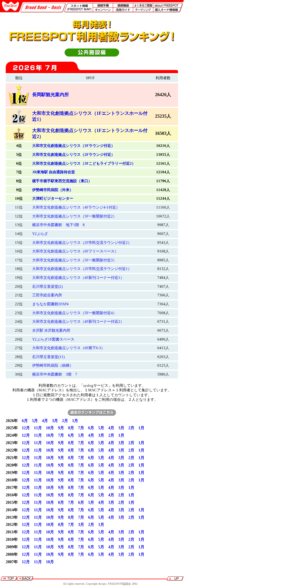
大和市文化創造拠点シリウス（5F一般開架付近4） (74, 313)
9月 (61, 427)
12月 (26, 427)
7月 (81, 427)
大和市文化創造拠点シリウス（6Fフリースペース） (75, 251)
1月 (75, 420)
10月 (50, 427)
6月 (25, 420)
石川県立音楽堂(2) (47, 287)
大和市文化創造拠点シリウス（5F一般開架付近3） (74, 260)
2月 (65, 420)
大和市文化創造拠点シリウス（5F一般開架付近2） (74, 216)
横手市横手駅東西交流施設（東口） (62, 181)
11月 (38, 427)
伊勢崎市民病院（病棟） (52, 366)
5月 (35, 420)
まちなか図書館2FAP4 (50, 304)
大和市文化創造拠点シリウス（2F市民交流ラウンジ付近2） (81, 243)
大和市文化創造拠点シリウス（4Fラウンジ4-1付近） (76, 207)
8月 (71, 427)
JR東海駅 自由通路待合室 (53, 172)
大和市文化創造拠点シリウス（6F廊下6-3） (68, 348)
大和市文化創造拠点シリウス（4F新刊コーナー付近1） (78, 278)
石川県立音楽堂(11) (48, 357)
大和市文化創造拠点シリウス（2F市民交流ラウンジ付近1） (81, 269)
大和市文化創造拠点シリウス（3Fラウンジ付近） (73, 146)
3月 (55, 420)
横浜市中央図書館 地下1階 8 (58, 225)
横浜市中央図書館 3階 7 (54, 374)
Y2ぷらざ (40, 234)
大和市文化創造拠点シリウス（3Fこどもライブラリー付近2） (84, 164)
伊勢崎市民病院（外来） (52, 190)
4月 (45, 420)
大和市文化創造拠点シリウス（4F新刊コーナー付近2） (78, 322)
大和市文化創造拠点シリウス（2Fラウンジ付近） (73, 155)
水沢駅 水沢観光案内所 (51, 331)
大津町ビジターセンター (52, 199)
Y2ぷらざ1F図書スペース (53, 339)
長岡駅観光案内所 (50, 94)
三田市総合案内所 (47, 295)
